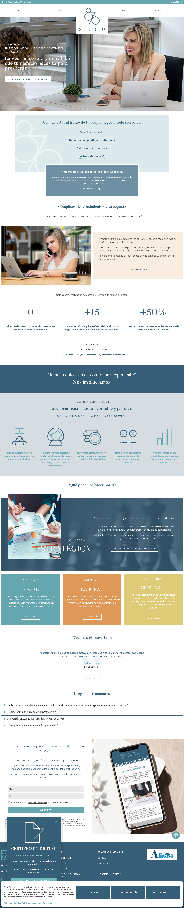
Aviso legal (47, 903)
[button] (84, 678)
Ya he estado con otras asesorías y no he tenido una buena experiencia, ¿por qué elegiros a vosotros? (67, 705)
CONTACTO (161, 10)
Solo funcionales (128, 892)
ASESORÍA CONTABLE (60, 858)
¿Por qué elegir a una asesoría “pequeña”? (32, 725)
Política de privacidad (31, 903)
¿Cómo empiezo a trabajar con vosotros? (31, 712)
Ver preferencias (163, 892)
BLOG (124, 10)
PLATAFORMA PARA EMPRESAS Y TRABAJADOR (66, 875)
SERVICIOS (57, 10)
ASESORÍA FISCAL (59, 863)
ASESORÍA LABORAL (60, 868)
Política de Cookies (12, 903)
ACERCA (19, 10)
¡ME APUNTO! (46, 810)
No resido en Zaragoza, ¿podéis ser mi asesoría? (36, 719)
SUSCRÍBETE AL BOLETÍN (109, 874)
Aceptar (93, 892)
